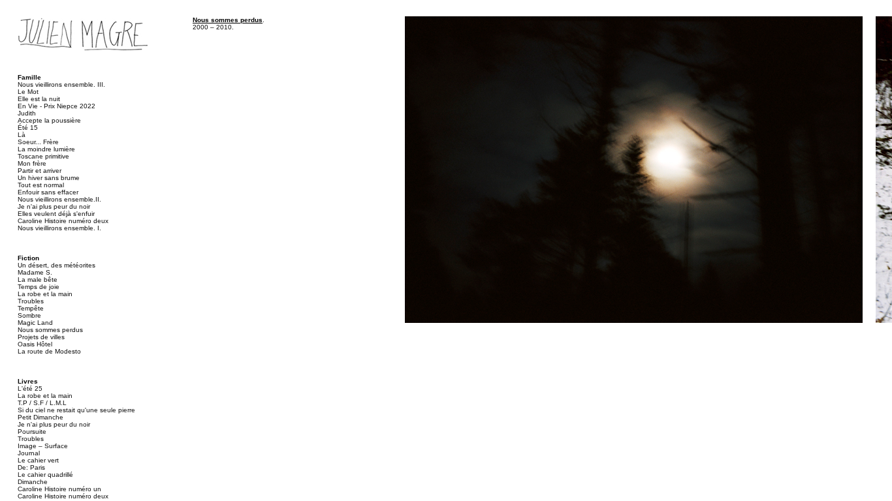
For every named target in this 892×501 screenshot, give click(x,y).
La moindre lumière (46, 149)
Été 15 (28, 127)
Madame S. (35, 272)
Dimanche (33, 481)
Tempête (31, 308)
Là (21, 134)
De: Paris (31, 467)
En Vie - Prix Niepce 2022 (56, 106)
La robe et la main (45, 293)
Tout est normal (41, 185)
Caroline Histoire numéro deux (63, 220)
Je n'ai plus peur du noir (54, 206)
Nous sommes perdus (50, 329)
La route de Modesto (49, 351)
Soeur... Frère (38, 141)
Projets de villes (41, 337)
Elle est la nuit (39, 98)
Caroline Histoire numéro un (59, 489)
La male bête (37, 279)
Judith (27, 113)
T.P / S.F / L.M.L (42, 402)
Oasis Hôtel (35, 344)
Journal (29, 453)
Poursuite (32, 431)
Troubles (31, 301)
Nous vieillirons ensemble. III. (61, 84)
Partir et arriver (39, 170)
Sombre (29, 315)
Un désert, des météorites (56, 265)
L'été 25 (30, 388)
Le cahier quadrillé (45, 474)
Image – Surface (43, 445)
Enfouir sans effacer (48, 192)
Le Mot (28, 91)
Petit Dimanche (40, 417)
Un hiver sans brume (49, 177)
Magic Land (35, 322)
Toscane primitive (43, 156)
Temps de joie (38, 286)
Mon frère (32, 163)
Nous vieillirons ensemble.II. (59, 199)
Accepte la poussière (49, 120)
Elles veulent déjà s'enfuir (56, 213)
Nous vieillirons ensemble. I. (59, 228)
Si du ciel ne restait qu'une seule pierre (76, 410)
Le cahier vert (38, 460)
